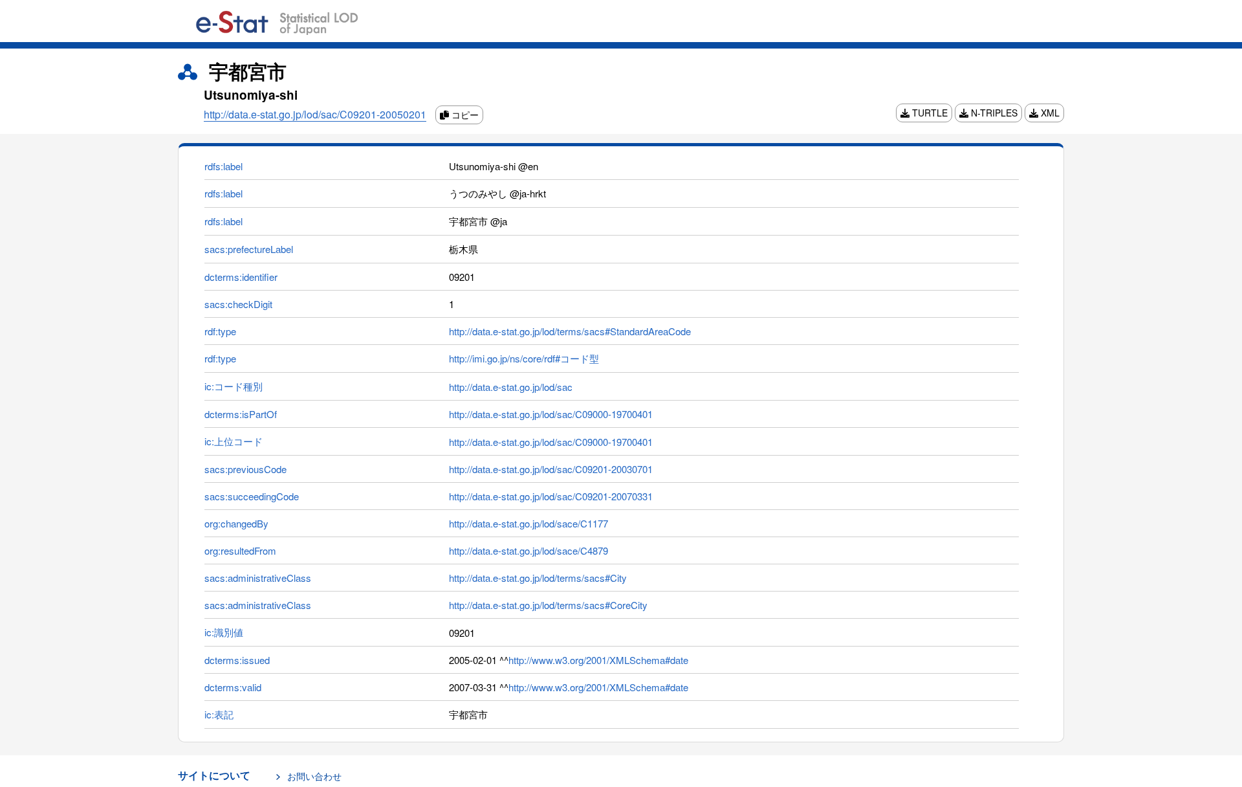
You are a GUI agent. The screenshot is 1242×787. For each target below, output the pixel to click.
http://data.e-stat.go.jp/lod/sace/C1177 (528, 523)
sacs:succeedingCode (251, 496)
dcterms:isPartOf (240, 414)
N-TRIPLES (993, 112)
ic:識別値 (223, 632)
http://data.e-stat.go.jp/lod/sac (510, 387)
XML (1049, 112)
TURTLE (929, 112)
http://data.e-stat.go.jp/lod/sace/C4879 (528, 550)
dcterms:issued (237, 660)
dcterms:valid (232, 687)
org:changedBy (236, 523)
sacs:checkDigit (238, 304)
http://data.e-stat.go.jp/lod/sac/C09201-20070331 (551, 496)
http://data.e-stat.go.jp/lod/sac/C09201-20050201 (315, 114)
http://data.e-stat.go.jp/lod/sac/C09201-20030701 (551, 469)
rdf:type (220, 331)
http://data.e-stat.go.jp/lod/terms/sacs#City (538, 577)
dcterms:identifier (241, 276)
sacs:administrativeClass (257, 577)
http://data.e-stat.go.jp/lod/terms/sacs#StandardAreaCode (570, 331)
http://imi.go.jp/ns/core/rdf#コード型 (524, 358)
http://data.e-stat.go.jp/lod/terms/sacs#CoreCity (548, 605)
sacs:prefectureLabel (248, 249)
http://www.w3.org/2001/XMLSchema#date (598, 660)
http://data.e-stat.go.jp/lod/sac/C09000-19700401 (551, 414)
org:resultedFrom (240, 550)
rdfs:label (223, 166)
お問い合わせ (314, 776)
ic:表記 (219, 714)
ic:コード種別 (233, 386)
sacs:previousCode (245, 469)
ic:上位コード (233, 441)
